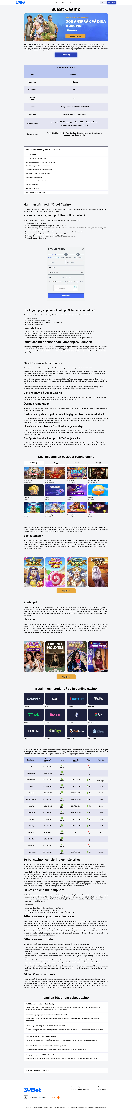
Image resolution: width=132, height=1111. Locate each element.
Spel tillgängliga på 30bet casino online (38, 166)
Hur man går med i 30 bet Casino (36, 158)
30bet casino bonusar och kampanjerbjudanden (40, 162)
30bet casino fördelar (32, 185)
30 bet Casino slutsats (33, 188)
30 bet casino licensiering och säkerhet (38, 173)
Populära (32, 462)
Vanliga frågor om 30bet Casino (35, 192)
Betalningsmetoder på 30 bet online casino (39, 169)
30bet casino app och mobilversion (36, 181)
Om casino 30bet (31, 154)
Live (54, 462)
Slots (97, 462)
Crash (75, 462)
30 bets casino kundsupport (34, 177)
